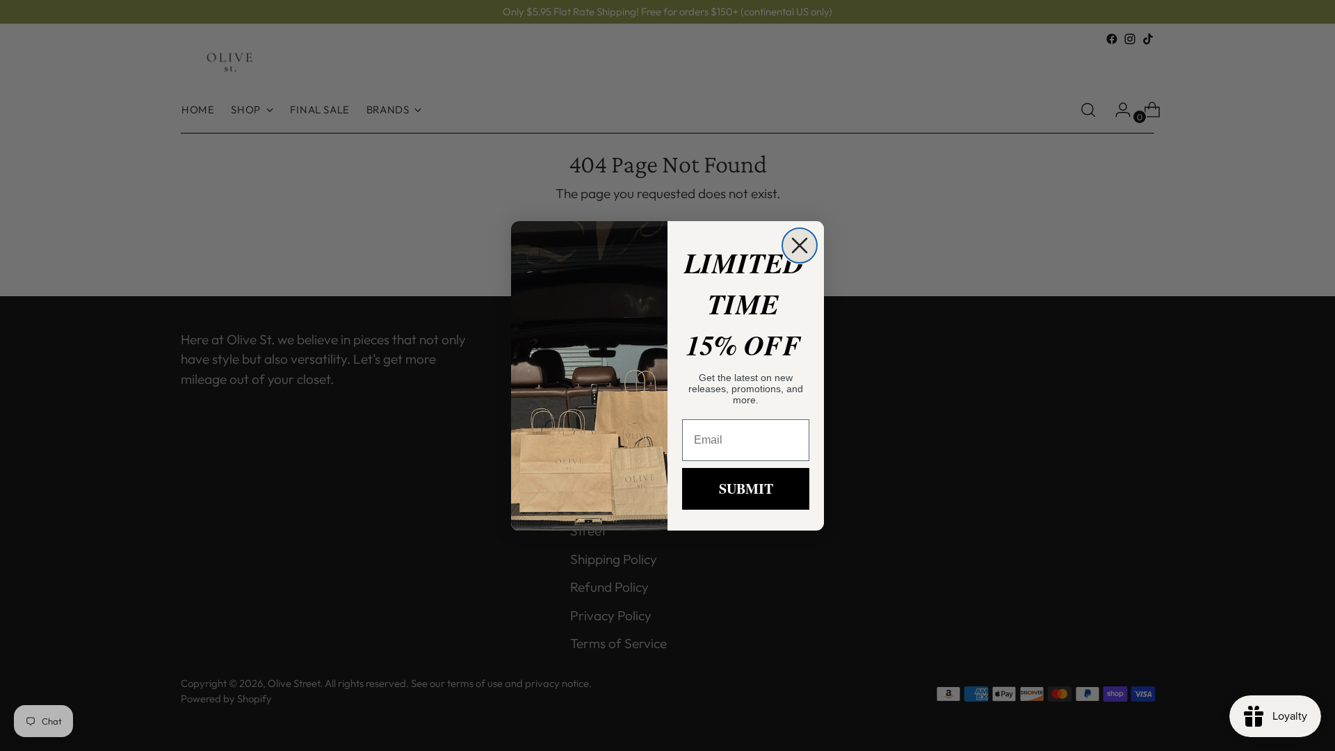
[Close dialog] (799, 245)
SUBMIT (746, 488)
